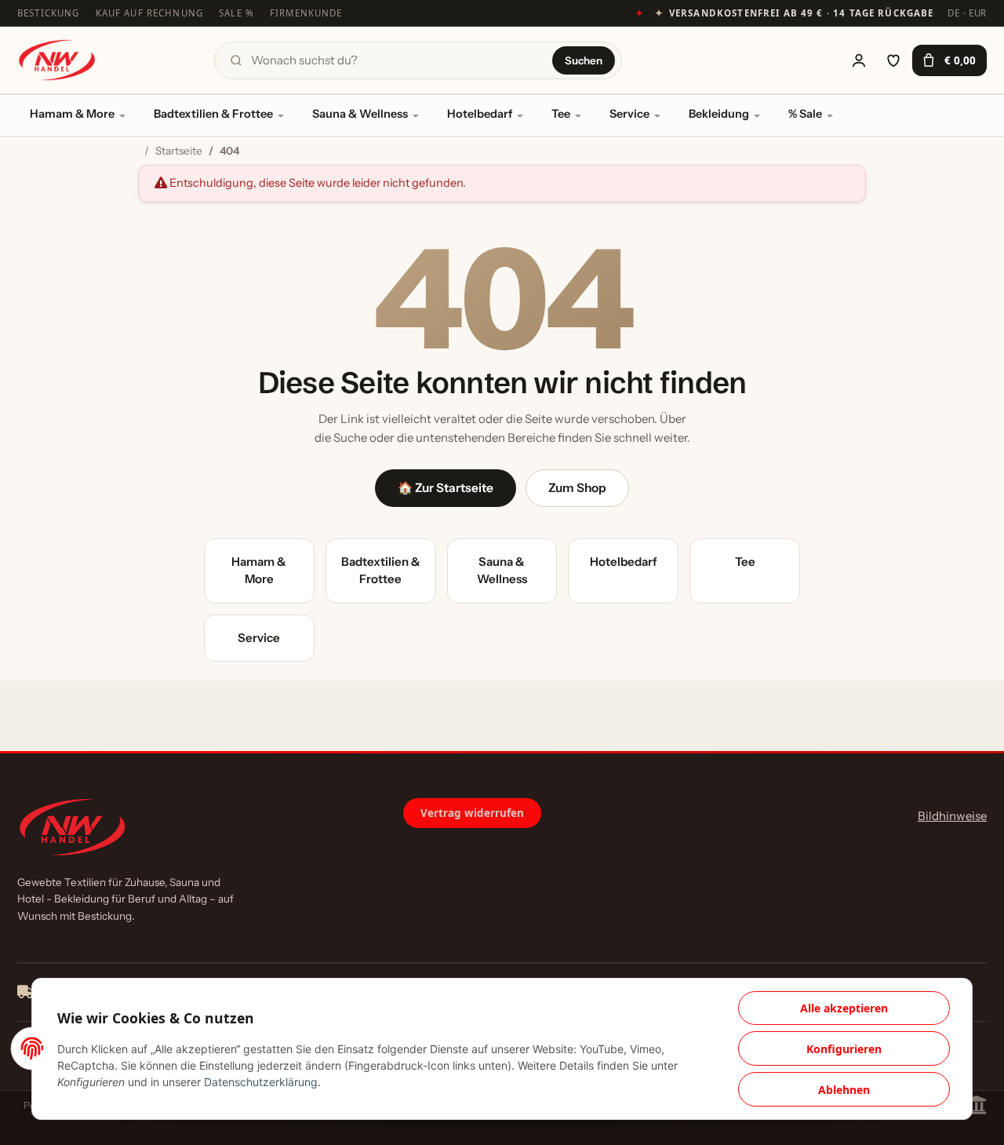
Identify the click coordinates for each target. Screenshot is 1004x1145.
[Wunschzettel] (893, 60)
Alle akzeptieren (844, 1008)
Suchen (583, 60)
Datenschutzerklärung (261, 1081)
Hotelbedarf (479, 114)
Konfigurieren (844, 1048)
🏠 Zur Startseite (445, 487)
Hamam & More (72, 114)
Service (629, 114)
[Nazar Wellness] (56, 60)
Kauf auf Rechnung (150, 13)
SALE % (236, 13)
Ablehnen (844, 1089)
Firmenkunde (306, 13)
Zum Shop (577, 487)
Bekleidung (719, 114)
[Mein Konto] (859, 60)
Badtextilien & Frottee (213, 114)
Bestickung (48, 13)
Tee (560, 114)
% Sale (805, 114)
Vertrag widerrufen (472, 813)
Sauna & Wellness (360, 114)
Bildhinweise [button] (952, 815)
